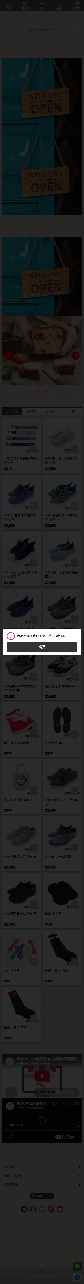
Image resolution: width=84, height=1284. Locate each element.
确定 (42, 647)
